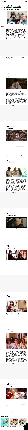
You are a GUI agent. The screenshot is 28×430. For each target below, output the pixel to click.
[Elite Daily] (3, 1)
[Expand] (24, 423)
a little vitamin (15, 183)
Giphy (16, 89)
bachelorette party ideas (12, 37)
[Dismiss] (26, 423)
